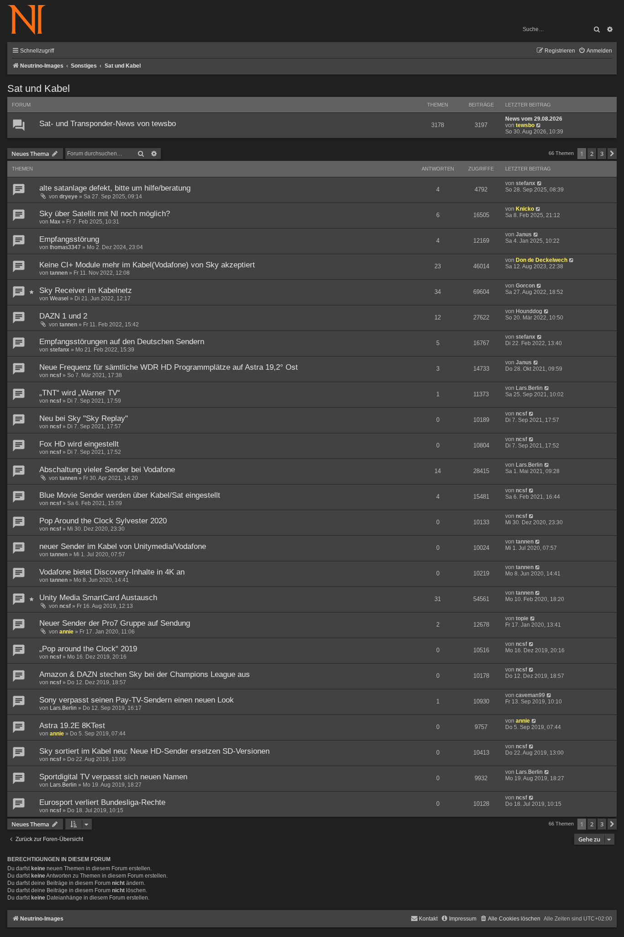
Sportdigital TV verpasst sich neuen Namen (113, 776)
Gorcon (525, 285)
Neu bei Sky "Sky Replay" (83, 418)
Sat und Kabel (38, 88)
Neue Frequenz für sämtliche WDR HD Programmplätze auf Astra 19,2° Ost (168, 367)
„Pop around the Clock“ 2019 (88, 648)
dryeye (68, 196)
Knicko (525, 209)
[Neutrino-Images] (31, 20)
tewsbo (525, 125)
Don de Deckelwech (541, 260)
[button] (612, 153)
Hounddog (529, 311)
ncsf (55, 375)
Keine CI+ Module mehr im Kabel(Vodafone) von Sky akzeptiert (147, 265)
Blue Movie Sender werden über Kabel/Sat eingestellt (129, 495)
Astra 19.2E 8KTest (72, 725)
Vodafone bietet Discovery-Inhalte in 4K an (112, 572)
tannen (59, 273)
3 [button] (601, 153)
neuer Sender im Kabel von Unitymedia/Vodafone (122, 546)
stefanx (525, 183)
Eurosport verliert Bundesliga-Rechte (102, 802)
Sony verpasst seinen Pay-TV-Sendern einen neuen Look (136, 700)
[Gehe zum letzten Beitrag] (540, 183)
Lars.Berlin (529, 388)
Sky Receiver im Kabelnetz (85, 290)
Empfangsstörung (69, 239)
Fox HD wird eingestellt (79, 444)
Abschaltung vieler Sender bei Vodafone (107, 469)
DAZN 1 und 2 (63, 316)
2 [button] (591, 153)
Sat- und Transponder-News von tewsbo (107, 123)
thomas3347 (65, 247)
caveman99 (530, 695)
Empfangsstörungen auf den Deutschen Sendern (121, 341)
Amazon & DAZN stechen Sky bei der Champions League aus (144, 674)
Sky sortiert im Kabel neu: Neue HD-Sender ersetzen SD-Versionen (154, 751)
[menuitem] (595, 51)
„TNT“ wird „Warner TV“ (79, 393)
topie (522, 618)
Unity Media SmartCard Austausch (98, 597)
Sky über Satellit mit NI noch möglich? (104, 213)
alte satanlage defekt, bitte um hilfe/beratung (114, 188)
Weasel (59, 298)
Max (55, 221)
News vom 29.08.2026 (533, 119)
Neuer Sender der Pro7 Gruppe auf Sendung (114, 623)
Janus (524, 234)
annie (66, 631)
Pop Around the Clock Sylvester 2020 (103, 520)
